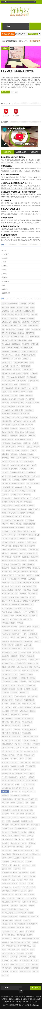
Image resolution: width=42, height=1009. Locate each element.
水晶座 (14, 491)
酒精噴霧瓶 (12, 909)
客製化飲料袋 (6, 737)
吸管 (34, 542)
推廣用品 (13, 568)
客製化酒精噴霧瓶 (30, 729)
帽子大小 (4, 751)
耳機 (3, 377)
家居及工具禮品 (6, 421)
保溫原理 (10, 645)
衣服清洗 (12, 880)
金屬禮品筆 (26, 601)
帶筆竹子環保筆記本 (27, 480)
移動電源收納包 (6, 850)
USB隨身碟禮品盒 (15, 524)
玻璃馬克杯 (15, 821)
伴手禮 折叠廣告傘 (16, 641)
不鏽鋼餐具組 (6, 634)
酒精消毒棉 (21, 909)
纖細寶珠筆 (16, 865)
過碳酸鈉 (31, 905)
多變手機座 (14, 711)
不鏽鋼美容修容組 (27, 630)
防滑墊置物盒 (6, 931)
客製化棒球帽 (30, 432)
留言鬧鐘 (36, 403)
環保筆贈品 (5, 428)
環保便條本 (5, 494)
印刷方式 (37, 667)
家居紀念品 (14, 436)
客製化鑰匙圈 (6, 733)
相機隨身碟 (29, 839)
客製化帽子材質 (15, 722)
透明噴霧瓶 (33, 902)
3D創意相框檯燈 (7, 612)
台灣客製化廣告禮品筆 (16, 472)
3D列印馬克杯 (28, 608)
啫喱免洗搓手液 (15, 704)
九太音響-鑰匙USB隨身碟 (10, 175)
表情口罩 (15, 883)
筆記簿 (4, 432)
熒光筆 (13, 814)
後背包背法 (35, 762)
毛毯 (22, 403)
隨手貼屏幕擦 (30, 931)
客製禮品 (17, 740)
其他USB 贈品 (6, 414)
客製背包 (22, 553)
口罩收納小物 (31, 538)
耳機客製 (4, 340)
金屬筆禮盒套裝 (24, 916)
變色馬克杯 (18, 894)
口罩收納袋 (24, 678)
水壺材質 (4, 806)
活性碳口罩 (21, 447)
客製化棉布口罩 (27, 722)
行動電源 (10, 432)
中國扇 (24, 634)
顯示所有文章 (35, 41)
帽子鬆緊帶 (16, 557)
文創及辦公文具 (6, 322)
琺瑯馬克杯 (5, 825)
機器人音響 (5, 803)
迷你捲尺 (25, 902)
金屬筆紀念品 (26, 359)
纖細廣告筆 (25, 865)
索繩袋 (25, 858)
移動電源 (28, 847)
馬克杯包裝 (11, 953)
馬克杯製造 (34, 964)
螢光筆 (17, 505)
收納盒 (26, 421)
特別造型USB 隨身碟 (32, 447)
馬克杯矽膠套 (15, 964)
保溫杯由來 (27, 645)
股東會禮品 (5, 281)
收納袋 (17, 388)
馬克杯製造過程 (6, 968)
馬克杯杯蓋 (31, 957)
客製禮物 (25, 740)
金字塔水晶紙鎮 (21, 913)
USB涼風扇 (5, 619)
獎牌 (22, 425)
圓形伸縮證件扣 (6, 707)
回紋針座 (25, 704)
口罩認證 (12, 689)
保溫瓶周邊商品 (17, 648)
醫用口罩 (19, 461)
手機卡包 (19, 773)
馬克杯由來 (5, 964)
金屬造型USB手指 (7, 920)
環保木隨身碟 (25, 825)
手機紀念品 (5, 564)
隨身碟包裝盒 (21, 935)
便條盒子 (26, 531)
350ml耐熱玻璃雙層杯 (25, 340)
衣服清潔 (19, 880)
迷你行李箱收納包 (13, 509)
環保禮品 (5, 277)
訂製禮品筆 (15, 891)
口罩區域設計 (16, 670)
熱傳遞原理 (20, 814)
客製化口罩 (12, 333)
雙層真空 (37, 938)
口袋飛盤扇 (14, 692)
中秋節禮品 (5, 637)
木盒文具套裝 (22, 326)
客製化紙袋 (12, 399)
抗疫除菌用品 (13, 777)
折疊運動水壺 (6, 443)
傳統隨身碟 (30, 656)
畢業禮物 (31, 832)
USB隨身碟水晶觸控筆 (8, 623)
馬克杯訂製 (5, 465)
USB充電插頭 (30, 520)
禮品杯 (10, 348)
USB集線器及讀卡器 (29, 524)
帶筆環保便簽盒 (6, 557)
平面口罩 (27, 755)
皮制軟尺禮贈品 (14, 836)
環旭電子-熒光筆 (7, 218)
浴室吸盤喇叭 (6, 582)
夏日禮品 (37, 707)
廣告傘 (10, 337)
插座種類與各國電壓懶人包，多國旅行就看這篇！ (18, 192)
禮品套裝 (30, 392)
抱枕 (23, 564)
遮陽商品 (4, 909)
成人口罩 (21, 766)
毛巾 (18, 366)
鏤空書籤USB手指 (33, 509)
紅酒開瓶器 (17, 858)
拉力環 (4, 781)
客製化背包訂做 (18, 729)
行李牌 (23, 505)
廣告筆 (17, 355)
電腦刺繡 (35, 942)
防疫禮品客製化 (6, 362)
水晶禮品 (4, 579)
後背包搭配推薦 (25, 762)
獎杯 (3, 821)
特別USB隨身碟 (32, 817)
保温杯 (4, 535)
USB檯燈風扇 (33, 615)
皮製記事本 (5, 454)
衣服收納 (32, 876)
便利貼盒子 (29, 395)
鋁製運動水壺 (6, 604)
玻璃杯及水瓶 (31, 491)
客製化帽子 (15, 351)
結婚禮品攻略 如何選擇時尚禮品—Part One (16, 183)
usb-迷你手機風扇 (25, 626)
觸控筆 (4, 593)
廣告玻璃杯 (34, 557)
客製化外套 (24, 417)
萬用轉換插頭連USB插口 (9, 872)
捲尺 (19, 781)
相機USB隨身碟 (19, 839)
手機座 (26, 773)
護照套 (4, 509)
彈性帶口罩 (15, 762)
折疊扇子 (31, 777)
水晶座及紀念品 (6, 392)
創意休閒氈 (11, 667)
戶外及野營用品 (30, 766)
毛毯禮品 (35, 443)
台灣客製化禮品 (13, 303)
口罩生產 (15, 681)
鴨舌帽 (23, 465)
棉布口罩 (32, 421)
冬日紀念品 (16, 370)
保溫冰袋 (4, 469)
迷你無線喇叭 (6, 395)
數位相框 (10, 784)
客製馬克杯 (18, 744)
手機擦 (32, 773)
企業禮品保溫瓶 (33, 637)
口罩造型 (4, 542)
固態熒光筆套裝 (18, 546)
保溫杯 (4, 337)
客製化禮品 (5, 254)
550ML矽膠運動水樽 (31, 612)
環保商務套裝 (15, 825)
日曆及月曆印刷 (15, 792)
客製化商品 (5, 307)
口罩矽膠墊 (22, 681)
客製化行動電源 (33, 549)
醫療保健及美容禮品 (8, 913)
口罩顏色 (12, 542)
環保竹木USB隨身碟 (24, 494)
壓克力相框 (28, 707)
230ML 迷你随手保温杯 (20, 362)
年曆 (33, 755)
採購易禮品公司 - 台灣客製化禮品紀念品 (26, 1005)
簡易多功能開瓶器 (18, 854)
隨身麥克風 (16, 938)
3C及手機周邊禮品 (28, 311)
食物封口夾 (24, 949)
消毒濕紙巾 (24, 810)
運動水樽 (4, 601)
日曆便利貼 (5, 48)
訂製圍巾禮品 (6, 891)
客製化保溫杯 (12, 381)
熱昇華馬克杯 (30, 814)
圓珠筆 (4, 476)
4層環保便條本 (18, 612)
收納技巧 (34, 781)
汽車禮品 (23, 579)
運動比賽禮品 (19, 432)
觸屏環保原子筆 (6, 887)
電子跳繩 (27, 942)
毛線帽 (32, 803)
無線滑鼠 (25, 373)
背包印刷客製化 (6, 869)
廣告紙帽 (21, 399)
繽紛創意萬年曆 (6, 865)
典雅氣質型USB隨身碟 (26, 469)
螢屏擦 (32, 872)
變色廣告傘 (12, 340)
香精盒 (4, 953)
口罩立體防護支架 (34, 681)
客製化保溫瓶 (22, 381)
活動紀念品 (31, 579)
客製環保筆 (14, 553)
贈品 (11, 48)
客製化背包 (25, 726)
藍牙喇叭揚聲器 (11, 329)
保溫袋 (10, 535)
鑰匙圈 (4, 927)
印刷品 (31, 535)
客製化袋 (4, 384)
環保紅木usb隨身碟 (21, 828)
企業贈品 (5, 258)
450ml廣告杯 (18, 348)
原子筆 (32, 362)
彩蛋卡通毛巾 (32, 560)
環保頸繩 (4, 832)
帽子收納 (27, 751)
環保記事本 (32, 828)
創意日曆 (4, 472)
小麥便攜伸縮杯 (24, 384)
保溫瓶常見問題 (28, 648)
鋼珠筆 (14, 924)
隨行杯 (4, 935)
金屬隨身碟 (35, 601)
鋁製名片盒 (26, 920)
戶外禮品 (16, 770)
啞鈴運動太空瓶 (29, 700)
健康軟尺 (22, 656)
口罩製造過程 (31, 685)
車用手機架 (16, 898)
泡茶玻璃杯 (33, 351)
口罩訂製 (4, 689)
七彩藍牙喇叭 (28, 348)
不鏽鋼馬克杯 (16, 634)
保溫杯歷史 (18, 645)
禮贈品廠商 (20, 847)
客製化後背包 (23, 34)
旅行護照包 (36, 568)
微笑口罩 (13, 766)
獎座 (19, 582)
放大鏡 (4, 784)
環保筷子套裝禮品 (7, 828)
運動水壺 (32, 597)
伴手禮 (4, 262)
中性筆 (4, 381)
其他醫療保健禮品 (34, 659)
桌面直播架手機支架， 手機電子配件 (26, 799)
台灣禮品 (28, 542)
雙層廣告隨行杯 (27, 938)
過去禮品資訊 (34, 152)
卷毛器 (37, 535)
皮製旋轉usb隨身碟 (27, 836)
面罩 (3, 946)
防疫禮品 (4, 513)
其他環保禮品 (13, 469)
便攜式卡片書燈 (17, 531)
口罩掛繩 (30, 674)
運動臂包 (23, 509)
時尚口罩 (32, 792)
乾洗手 (13, 637)
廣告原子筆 (31, 436)
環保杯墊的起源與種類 (9, 235)
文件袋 (35, 388)
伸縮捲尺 (37, 641)
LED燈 (12, 615)
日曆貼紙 (16, 571)
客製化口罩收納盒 (23, 476)
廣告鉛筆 (4, 373)
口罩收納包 (12, 538)
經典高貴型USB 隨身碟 (26, 454)
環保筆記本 (29, 425)
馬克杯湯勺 (34, 960)
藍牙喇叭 (4, 333)
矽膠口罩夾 (5, 843)
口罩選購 (27, 689)
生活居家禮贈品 (14, 832)
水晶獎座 (16, 392)
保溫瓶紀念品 (16, 344)
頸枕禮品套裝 (6, 949)
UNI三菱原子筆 (6, 520)
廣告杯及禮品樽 (33, 326)
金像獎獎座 (17, 601)
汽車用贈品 (21, 491)
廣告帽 (13, 366)
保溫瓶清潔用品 (26, 652)
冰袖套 (30, 663)
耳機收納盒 (5, 458)
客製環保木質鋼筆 (7, 740)
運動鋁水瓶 (22, 905)
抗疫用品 (4, 777)
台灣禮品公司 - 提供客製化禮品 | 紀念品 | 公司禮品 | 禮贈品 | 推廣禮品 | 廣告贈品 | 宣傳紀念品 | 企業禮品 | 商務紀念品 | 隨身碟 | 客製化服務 (21, 999)
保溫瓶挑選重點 (6, 166)
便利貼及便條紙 (19, 337)
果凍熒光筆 (33, 571)
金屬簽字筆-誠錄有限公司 (10, 226)
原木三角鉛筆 (6, 670)
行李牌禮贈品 (6, 876)
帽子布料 (19, 751)
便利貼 (21, 395)
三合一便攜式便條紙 (8, 527)
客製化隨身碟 (26, 733)
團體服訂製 (15, 414)
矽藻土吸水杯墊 (15, 586)
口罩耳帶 (4, 685)
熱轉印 (4, 817)
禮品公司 (4, 355)
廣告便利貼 (22, 436)
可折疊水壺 (20, 542)
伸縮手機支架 (28, 641)
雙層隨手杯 (5, 942)
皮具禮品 (33, 450)
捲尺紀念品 (26, 781)
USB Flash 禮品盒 (18, 520)
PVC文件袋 (18, 516)
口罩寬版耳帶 (6, 674)
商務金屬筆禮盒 (6, 546)
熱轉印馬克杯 (12, 817)
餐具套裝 (15, 395)
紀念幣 (4, 858)
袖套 (24, 883)
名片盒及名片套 (32, 696)
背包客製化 (16, 869)
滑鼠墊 (14, 582)
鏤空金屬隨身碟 (32, 924)
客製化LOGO (29, 718)
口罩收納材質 (6, 678)
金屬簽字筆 (34, 916)
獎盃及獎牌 (9, 450)
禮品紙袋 (22, 428)
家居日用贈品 (6, 293)
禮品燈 (4, 847)
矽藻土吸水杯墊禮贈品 (29, 586)
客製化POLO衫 (6, 417)
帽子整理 (34, 751)
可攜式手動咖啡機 (20, 696)
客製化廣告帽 (22, 549)
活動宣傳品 (12, 326)
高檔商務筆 (14, 971)
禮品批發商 (31, 843)
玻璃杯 (17, 450)
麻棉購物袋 (30, 513)
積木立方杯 (30, 428)
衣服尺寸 (25, 876)
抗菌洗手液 (22, 777)
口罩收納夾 (21, 538)
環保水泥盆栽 (35, 825)
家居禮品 (4, 480)
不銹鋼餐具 (36, 626)
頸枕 (34, 946)
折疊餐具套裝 (6, 487)
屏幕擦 (19, 748)
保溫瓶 (27, 329)
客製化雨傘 (25, 344)
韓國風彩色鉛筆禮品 (24, 946)
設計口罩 (23, 891)
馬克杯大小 (20, 953)
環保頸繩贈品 (6, 498)
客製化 (4, 549)
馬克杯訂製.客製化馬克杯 (21, 968)
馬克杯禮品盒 (25, 964)
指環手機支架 (12, 781)
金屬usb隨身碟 (28, 461)
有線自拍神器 (15, 795)
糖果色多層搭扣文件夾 (33, 854)
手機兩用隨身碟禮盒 (8, 773)
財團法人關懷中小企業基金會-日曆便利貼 (17, 71)
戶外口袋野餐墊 (6, 770)
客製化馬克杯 (35, 322)
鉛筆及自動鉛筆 (6, 370)
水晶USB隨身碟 (14, 806)
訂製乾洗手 (24, 887)
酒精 (10, 601)
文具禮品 (27, 315)
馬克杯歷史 (5, 960)
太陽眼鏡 (32, 711)
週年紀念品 (24, 597)
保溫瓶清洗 (15, 652)
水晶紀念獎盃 (32, 806)
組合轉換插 (5, 861)
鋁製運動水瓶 (6, 924)
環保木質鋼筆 (27, 582)
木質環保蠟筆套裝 (7, 799)
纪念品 (33, 865)
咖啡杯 (11, 700)
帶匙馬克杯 (33, 748)
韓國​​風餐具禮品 (11, 946)
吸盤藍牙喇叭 (6, 351)
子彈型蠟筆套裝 (14, 715)
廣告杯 (4, 439)
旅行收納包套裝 (28, 788)
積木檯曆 (12, 502)
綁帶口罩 (21, 861)
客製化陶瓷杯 (16, 733)
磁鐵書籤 (4, 502)
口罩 (27, 337)
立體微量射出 (29, 850)
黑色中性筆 (5, 975)
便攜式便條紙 (6, 531)
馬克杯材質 (14, 957)
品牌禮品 (5, 289)
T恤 (28, 465)
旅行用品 (4, 326)
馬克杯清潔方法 (24, 960)
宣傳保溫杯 (27, 744)
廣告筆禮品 (25, 322)
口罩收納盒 (15, 678)
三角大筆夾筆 (20, 527)
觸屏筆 (13, 458)
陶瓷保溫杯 (12, 513)
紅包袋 (10, 858)
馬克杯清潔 (14, 960)
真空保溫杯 (5, 586)
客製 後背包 (24, 715)
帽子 (31, 370)
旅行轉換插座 (6, 359)
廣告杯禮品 (25, 557)
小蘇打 (4, 748)
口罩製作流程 (21, 685)
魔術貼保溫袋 (15, 465)
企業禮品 (18, 311)
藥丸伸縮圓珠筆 (24, 872)
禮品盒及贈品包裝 (7, 590)
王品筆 (8, 821)
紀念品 (4, 250)
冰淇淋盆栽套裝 (21, 663)
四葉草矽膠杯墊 (30, 472)
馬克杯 (11, 355)
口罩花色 (12, 685)
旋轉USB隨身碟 (17, 443)
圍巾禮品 (32, 704)
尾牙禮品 (5, 266)
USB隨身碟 (18, 315)
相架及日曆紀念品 (7, 839)
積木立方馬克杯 (18, 850)
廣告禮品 (4, 560)
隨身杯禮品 (11, 935)
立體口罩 (19, 502)
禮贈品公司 (11, 847)
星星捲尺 (25, 792)
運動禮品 (12, 461)
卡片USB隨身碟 (22, 535)
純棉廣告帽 (11, 406)
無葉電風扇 (5, 814)
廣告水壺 (28, 759)
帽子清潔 (19, 755)
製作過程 (30, 883)
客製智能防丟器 (17, 737)
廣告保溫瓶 (14, 759)
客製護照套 (33, 740)
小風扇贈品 (11, 748)
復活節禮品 (5, 766)
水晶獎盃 (37, 575)
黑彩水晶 (35, 971)
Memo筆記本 (29, 410)
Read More (5, 92)
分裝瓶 (4, 667)
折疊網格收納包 (15, 564)
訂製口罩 (32, 887)
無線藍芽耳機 (34, 337)
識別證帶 (4, 894)
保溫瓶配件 (14, 656)
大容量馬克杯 (23, 711)
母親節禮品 (20, 803)
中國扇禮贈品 (32, 634)
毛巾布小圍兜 (6, 425)
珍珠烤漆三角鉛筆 (27, 821)
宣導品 (4, 269)
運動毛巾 (4, 461)
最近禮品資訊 (7, 152)
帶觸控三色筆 (6, 483)
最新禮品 (22, 318)
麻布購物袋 (21, 513)
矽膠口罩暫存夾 (35, 498)
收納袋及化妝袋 (26, 388)
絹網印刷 (13, 861)
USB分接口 (5, 524)
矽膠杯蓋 (23, 843)
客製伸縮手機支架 (7, 718)
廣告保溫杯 (5, 759)
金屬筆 (28, 406)
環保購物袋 (24, 450)
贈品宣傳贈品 (32, 593)
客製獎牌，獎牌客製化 (31, 737)
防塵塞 (28, 927)
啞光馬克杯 (18, 700)
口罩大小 (4, 538)
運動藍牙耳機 (30, 333)
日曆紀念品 (27, 487)
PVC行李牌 (26, 516)
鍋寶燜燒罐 (21, 924)
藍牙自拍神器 (16, 359)
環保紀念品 (14, 428)
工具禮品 (25, 748)
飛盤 (18, 949)
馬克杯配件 (34, 968)
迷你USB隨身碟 (14, 597)
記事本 (19, 458)
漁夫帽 (19, 373)
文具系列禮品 (13, 318)
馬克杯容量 (29, 953)
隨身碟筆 (30, 935)
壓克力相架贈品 (18, 707)
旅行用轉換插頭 (17, 487)
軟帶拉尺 (34, 898)
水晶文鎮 (23, 806)
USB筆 (30, 619)
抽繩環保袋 (30, 564)
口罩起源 (19, 689)
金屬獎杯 (30, 913)
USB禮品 (20, 329)
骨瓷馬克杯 (5, 971)
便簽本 (33, 531)
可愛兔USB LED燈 (7, 696)
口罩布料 (22, 674)
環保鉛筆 (36, 582)
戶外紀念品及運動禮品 (28, 355)
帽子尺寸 (12, 751)
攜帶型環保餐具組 (7, 388)
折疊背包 (30, 439)
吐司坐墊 (4, 700)
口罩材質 (4, 399)
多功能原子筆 (25, 414)
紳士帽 (31, 858)
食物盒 (32, 949)
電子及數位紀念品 (7, 608)
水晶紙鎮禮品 (6, 810)
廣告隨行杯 (24, 351)
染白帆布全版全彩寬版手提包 (11, 575)
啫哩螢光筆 (5, 704)
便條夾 (4, 645)
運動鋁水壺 (14, 905)
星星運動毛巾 (6, 491)
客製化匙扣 (5, 722)
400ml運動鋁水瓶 (17, 410)
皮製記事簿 (15, 498)
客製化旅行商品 (33, 381)
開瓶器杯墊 (20, 927)
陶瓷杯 (21, 931)
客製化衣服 (33, 417)
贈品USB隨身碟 (29, 894)
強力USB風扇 (6, 762)
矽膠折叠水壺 (15, 843)
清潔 (31, 810)
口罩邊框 (34, 689)
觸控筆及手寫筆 (13, 593)
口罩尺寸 (15, 674)
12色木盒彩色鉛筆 (7, 516)
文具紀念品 (5, 311)
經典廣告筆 (18, 590)
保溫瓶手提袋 (6, 652)
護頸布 (11, 894)
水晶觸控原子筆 (14, 579)
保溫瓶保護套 (6, 648)
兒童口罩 (12, 659)
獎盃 (3, 450)
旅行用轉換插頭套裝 (24, 568)
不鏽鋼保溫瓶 (6, 630)
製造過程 (35, 590)
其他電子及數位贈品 (8, 663)
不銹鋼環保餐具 (31, 377)
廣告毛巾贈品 (17, 421)
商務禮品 (4, 318)
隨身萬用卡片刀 (6, 938)
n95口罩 (33, 465)
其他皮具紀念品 (21, 659)
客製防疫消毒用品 (7, 744)
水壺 (23, 575)
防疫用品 (15, 931)
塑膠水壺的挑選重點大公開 (10, 209)
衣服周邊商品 (16, 876)
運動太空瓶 (35, 458)
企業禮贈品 (5, 641)
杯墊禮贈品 (24, 571)
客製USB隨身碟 (30, 546)
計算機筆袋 (22, 593)
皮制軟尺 (4, 836)
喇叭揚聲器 (5, 366)
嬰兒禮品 (4, 715)
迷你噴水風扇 (16, 902)
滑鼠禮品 (12, 373)
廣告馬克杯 (12, 560)
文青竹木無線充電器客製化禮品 (11, 788)
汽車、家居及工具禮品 (9, 447)
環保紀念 (28, 403)
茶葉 (23, 869)
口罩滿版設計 (6, 681)
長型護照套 (11, 927)
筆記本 (4, 406)
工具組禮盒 (15, 480)
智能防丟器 (5, 795)
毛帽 (27, 803)
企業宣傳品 (29, 527)
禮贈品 (4, 273)
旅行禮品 (21, 333)
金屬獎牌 (4, 916)
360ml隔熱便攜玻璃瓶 (18, 377)
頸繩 (13, 949)
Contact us (36, 987)
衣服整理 (4, 880)
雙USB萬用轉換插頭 (27, 604)
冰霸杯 (36, 663)
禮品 (3, 285)
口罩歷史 (32, 678)
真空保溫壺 (24, 498)
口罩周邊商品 (34, 670)
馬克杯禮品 (18, 608)
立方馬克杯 (33, 373)
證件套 (30, 891)
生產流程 (23, 832)
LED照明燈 (5, 615)
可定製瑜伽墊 (23, 692)
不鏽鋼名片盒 (16, 630)
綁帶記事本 (29, 861)
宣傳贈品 (10, 315)
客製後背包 (5, 553)
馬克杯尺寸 (5, 957)
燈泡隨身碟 (21, 817)
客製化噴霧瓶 (12, 549)
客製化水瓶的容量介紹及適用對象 (13, 157)
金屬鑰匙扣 (18, 920)
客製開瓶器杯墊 (32, 553)
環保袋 (4, 348)
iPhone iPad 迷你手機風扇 (10, 626)
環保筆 (23, 392)
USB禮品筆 (13, 619)
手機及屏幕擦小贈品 (32, 483)
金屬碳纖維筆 (13, 916)
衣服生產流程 (28, 880)
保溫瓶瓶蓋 (36, 652)
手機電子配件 (30, 399)
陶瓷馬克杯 (15, 604)
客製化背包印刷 (6, 729)
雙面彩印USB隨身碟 (17, 942)
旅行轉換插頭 (15, 403)
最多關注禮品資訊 (21, 152)
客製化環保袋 (16, 726)
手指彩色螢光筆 (26, 770)
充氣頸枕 (4, 659)
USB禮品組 (22, 619)
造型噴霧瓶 (5, 905)
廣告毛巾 (10, 439)
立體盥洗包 (27, 502)
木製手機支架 (25, 795)
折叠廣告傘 (34, 344)
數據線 (17, 784)
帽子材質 (4, 755)
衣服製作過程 (6, 883)
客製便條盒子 (19, 718)
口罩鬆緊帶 (5, 692)
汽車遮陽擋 (15, 810)
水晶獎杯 (29, 575)
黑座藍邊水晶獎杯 (25, 971)
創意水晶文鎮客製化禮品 (24, 667)
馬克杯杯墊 (22, 957)
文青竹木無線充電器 (27, 784)
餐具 (7, 377)
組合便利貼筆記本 (7, 505)
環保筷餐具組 (25, 366)
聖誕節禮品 (27, 590)
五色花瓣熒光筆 (21, 637)
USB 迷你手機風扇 (21, 615)
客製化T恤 (16, 417)
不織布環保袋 (6, 344)
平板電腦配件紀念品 (18, 483)
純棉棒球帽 (20, 406)
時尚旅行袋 (26, 443)
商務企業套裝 (36, 329)
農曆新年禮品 (6, 902)
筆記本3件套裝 (6, 854)
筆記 (36, 850)
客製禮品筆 (5, 436)
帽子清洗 (12, 755)
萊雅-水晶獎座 (6, 200)
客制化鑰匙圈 (12, 476)
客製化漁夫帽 (6, 726)
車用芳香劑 (25, 898)
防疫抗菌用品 (6, 410)
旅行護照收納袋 (6, 571)
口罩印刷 (25, 670)
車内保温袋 (26, 458)
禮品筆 (4, 315)
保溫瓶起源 (5, 656)
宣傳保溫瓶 (36, 744)
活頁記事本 (15, 425)
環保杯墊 (13, 494)
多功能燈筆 (5, 711)
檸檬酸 (13, 803)
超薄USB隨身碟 (6, 898)
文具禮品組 (30, 318)
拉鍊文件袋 (5, 568)
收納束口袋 (5, 403)
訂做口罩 (16, 887)
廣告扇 (21, 759)
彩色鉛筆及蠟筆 (20, 439)
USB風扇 (20, 623)
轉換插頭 (4, 597)
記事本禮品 (30, 505)
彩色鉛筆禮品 (22, 560)
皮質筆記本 (14, 454)
